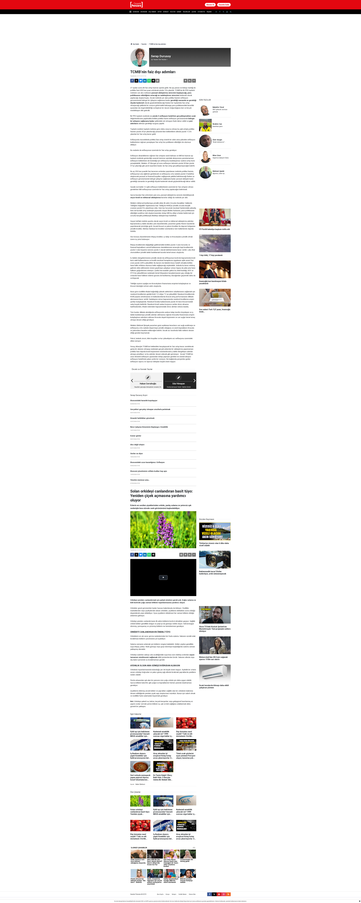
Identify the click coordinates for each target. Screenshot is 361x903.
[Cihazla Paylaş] (153, 81)
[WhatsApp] (149, 81)
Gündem (136, 12)
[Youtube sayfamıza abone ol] (227, 12)
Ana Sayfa (136, 44)
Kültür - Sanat (175, 12)
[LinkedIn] (145, 81)
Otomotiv (201, 12)
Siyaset (166, 12)
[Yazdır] (157, 81)
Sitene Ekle (192, 894)
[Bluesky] (141, 81)
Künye (168, 894)
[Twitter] (136, 81)
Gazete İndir (224, 5)
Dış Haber (152, 12)
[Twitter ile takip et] (223, 12)
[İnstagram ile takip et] (216, 12)
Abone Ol (210, 5)
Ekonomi (143, 12)
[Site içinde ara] (230, 12)
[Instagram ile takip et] (223, 894)
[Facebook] (132, 81)
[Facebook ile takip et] (220, 12)
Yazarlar (186, 12)
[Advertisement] (215, 81)
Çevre (194, 12)
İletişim (174, 894)
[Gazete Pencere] (136, 4)
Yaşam (209, 12)
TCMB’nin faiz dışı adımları (157, 44)
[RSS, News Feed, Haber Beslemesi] (228, 894)
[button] (185, 81)
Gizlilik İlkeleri (183, 894)
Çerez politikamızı (197, 901)
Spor (160, 12)
